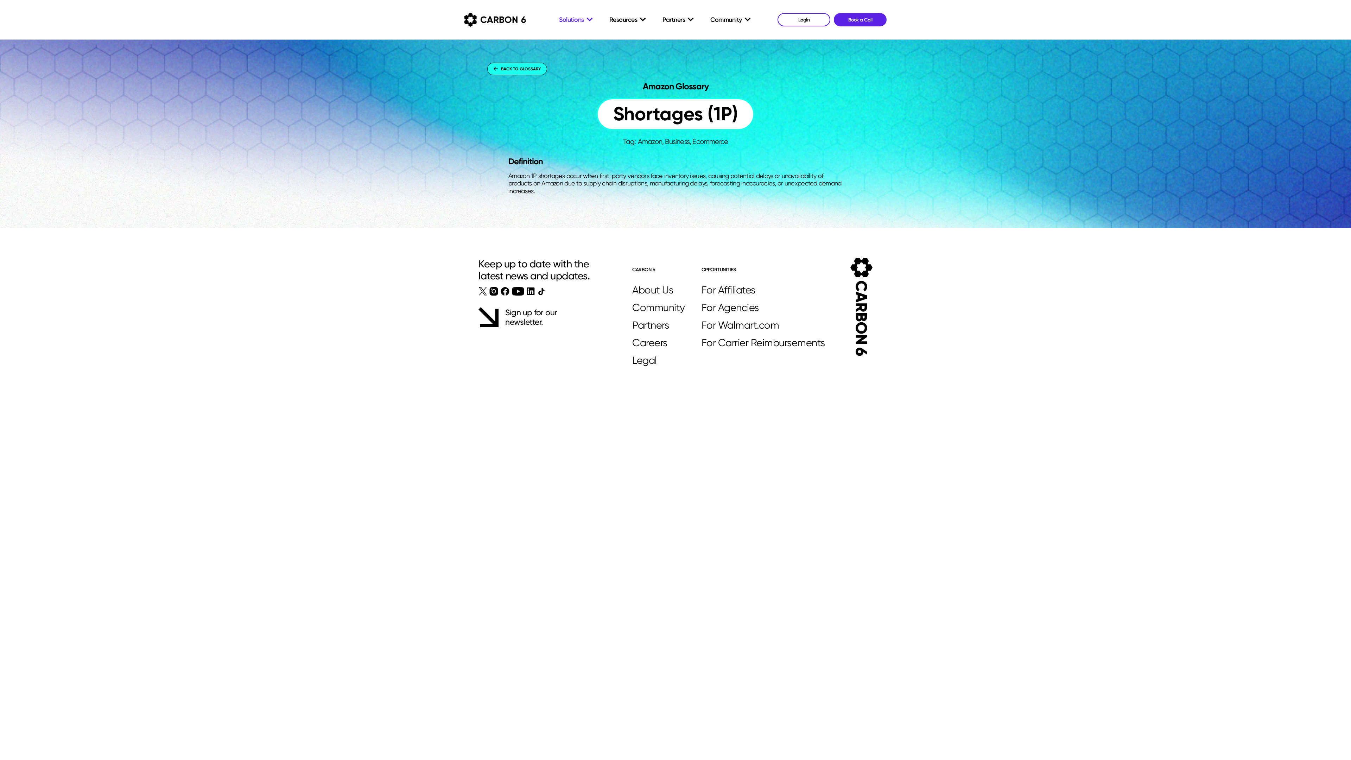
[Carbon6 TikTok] (541, 291)
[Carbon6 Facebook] (505, 291)
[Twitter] (483, 291)
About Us (652, 290)
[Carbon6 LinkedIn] (531, 291)
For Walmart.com (740, 325)
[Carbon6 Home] (861, 307)
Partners (650, 325)
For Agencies (730, 308)
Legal (644, 360)
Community (658, 308)
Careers (649, 343)
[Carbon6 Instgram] (493, 291)
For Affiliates (728, 290)
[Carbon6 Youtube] (518, 291)
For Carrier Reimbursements (763, 343)
